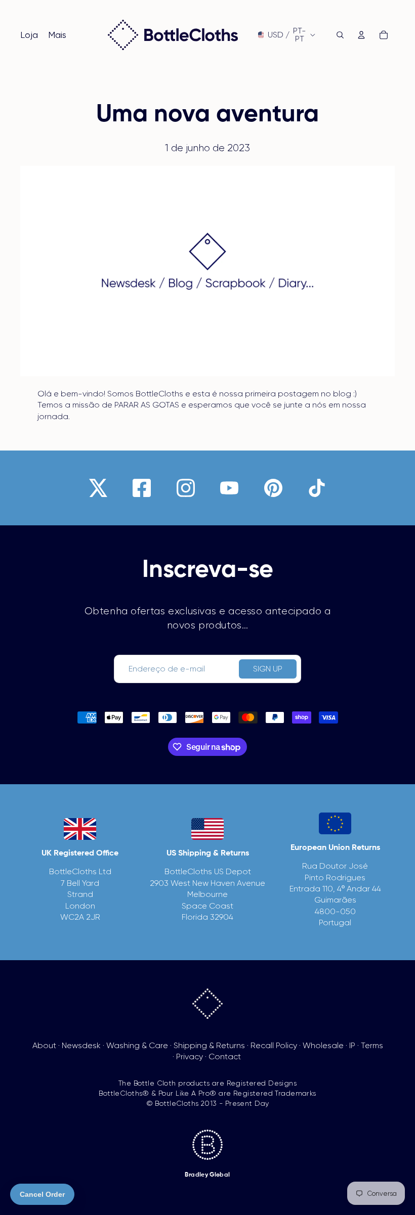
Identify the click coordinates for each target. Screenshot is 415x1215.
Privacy (189, 1056)
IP (352, 1045)
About (44, 1045)
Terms (372, 1045)
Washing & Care (137, 1045)
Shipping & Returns (209, 1045)
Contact (225, 1056)
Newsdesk (81, 1045)
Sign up (267, 668)
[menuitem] (57, 35)
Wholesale (323, 1045)
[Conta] (361, 35)
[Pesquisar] (340, 35)
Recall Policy (274, 1045)
